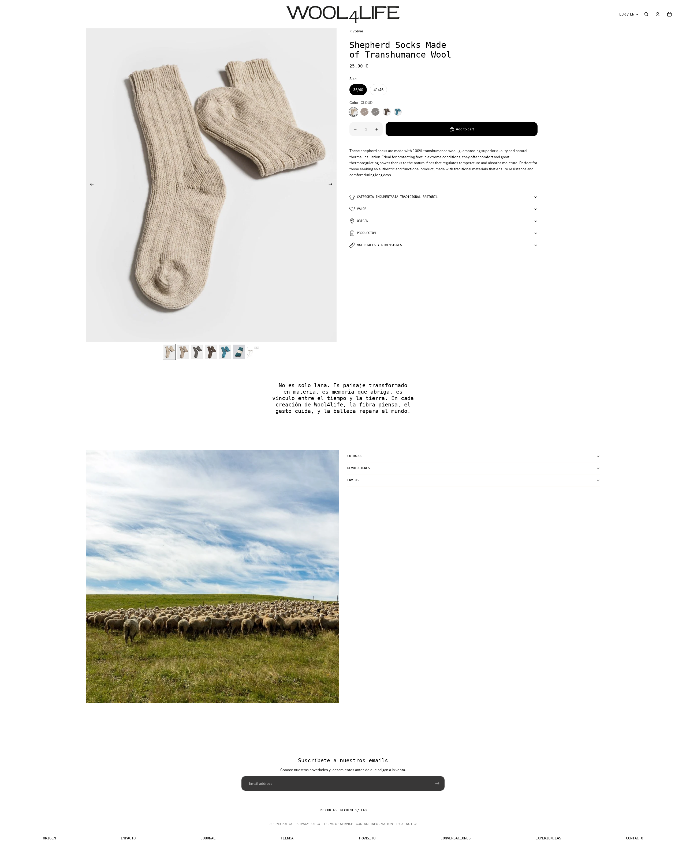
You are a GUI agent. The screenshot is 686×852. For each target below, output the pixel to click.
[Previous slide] (90, 185)
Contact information (374, 824)
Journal (207, 838)
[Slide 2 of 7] (183, 352)
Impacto (128, 838)
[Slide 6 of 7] (239, 352)
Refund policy (281, 824)
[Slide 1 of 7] (169, 352)
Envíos (353, 480)
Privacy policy (308, 824)
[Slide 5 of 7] (225, 352)
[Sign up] (437, 783)
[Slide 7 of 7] (253, 352)
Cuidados (354, 456)
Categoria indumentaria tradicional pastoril (397, 197)
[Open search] (646, 14)
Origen (362, 221)
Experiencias (548, 838)
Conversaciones (456, 838)
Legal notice (406, 824)
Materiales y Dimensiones (379, 245)
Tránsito (366, 838)
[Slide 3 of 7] (197, 352)
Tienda (287, 838)
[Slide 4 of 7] (211, 352)
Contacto (634, 838)
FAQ (364, 810)
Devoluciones (358, 468)
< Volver (356, 31)
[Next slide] (332, 185)
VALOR (361, 209)
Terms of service (338, 824)
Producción (366, 233)
